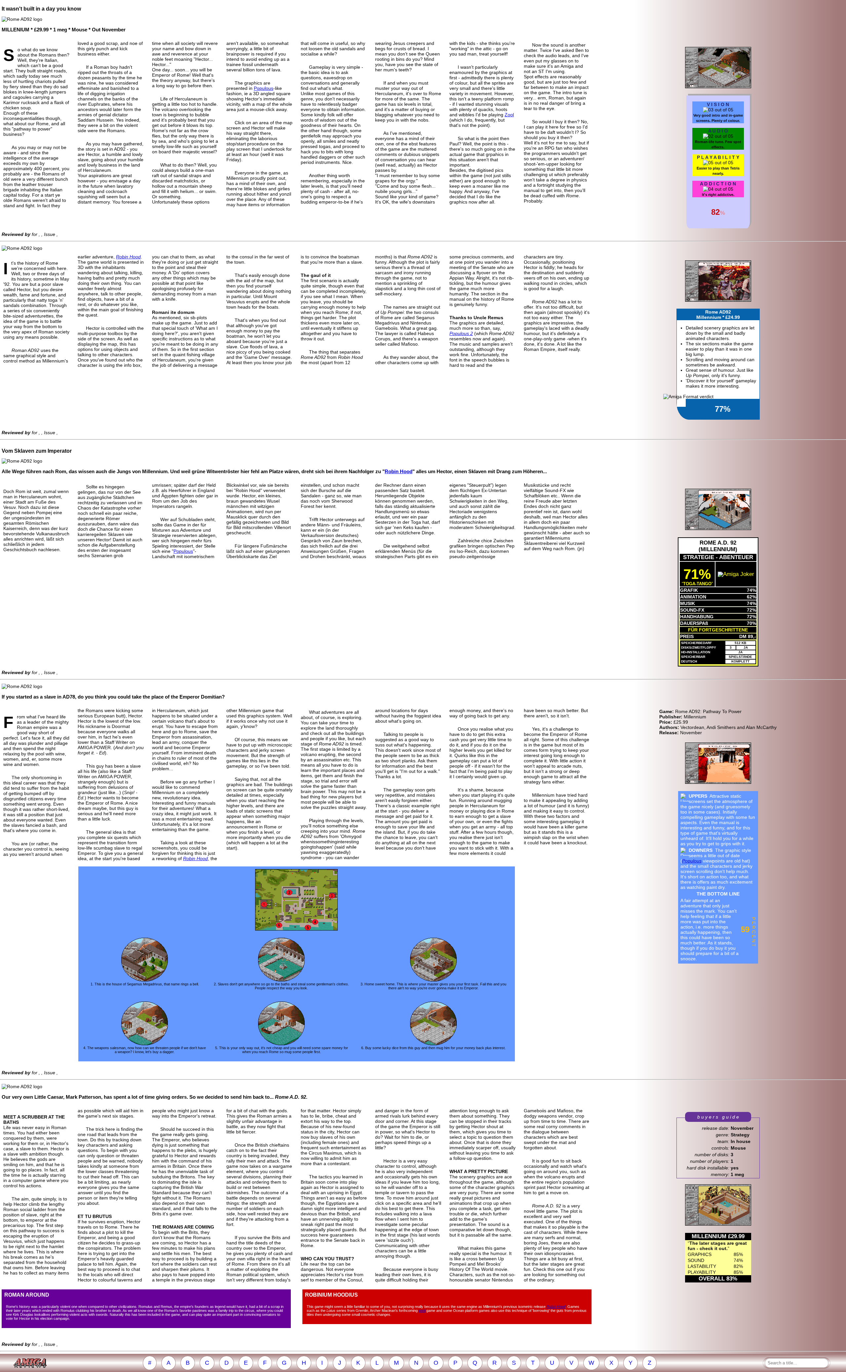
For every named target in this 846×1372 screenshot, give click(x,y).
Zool (509, 114)
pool (422, 1311)
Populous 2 (461, 333)
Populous (263, 88)
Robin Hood (128, 256)
